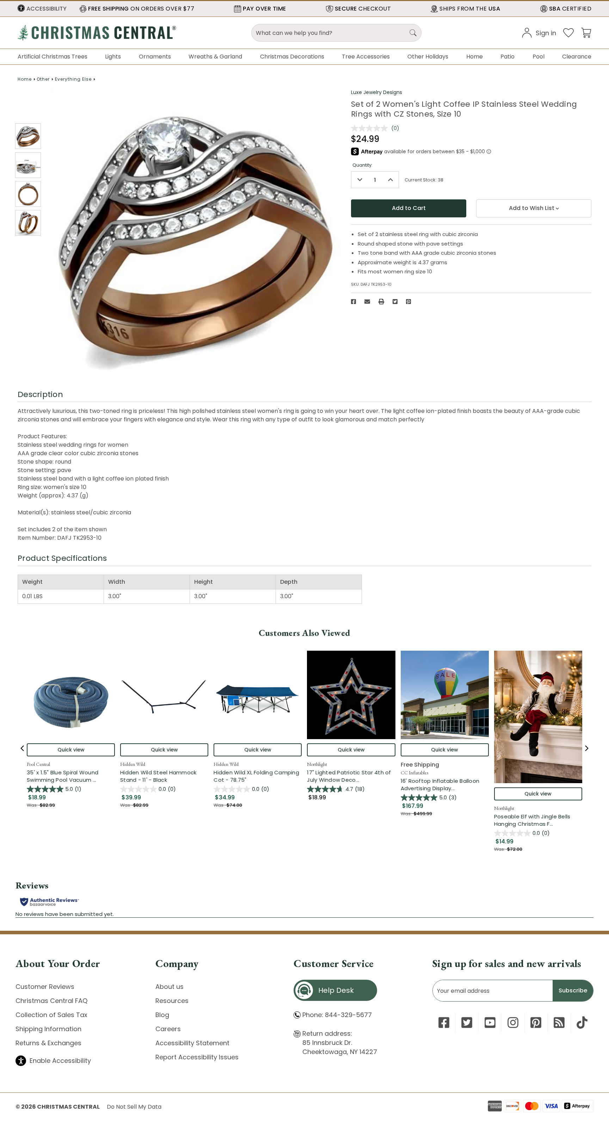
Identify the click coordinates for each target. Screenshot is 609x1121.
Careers (168, 1028)
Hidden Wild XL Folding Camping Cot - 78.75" (256, 776)
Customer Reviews (45, 986)
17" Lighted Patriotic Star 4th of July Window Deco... (351, 776)
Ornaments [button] (155, 56)
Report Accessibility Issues (197, 1057)
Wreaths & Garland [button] (215, 56)
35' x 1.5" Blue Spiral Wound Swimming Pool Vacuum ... (71, 776)
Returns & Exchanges (48, 1043)
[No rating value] (371, 128)
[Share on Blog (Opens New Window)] (559, 1022)
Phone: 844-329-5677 (337, 1014)
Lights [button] (113, 56)
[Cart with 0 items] (586, 32)
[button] (42, 9)
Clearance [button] (576, 56)
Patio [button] (507, 56)
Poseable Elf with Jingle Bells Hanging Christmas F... (538, 820)
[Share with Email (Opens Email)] (367, 301)
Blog (162, 1014)
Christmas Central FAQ (51, 1000)
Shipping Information (48, 1028)
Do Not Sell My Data (134, 1107)
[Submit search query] (413, 32)
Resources (172, 1000)
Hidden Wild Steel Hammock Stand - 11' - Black (158, 776)
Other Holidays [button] (427, 56)
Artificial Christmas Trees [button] (52, 56)
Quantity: (362, 165)
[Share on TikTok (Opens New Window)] (582, 1022)
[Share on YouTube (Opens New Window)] (490, 1022)
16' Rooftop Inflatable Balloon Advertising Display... (445, 784)
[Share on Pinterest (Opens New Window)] (408, 301)
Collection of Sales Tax (51, 1014)
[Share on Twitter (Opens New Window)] (395, 301)
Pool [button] (539, 56)
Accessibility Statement (192, 1043)
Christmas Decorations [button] (292, 56)
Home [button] (474, 56)
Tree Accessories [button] (366, 56)
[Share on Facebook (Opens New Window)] (353, 301)
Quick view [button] (71, 749)
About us (169, 986)
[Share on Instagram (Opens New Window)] (513, 1022)
